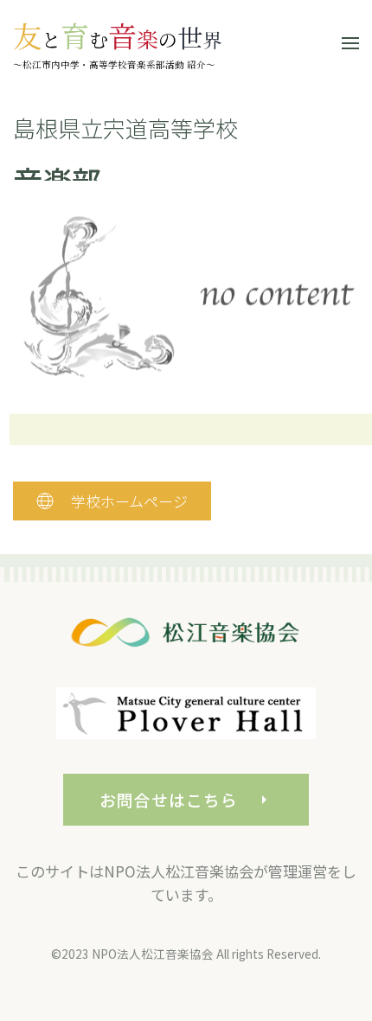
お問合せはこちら (168, 799)
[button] (350, 43)
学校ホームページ (129, 501)
